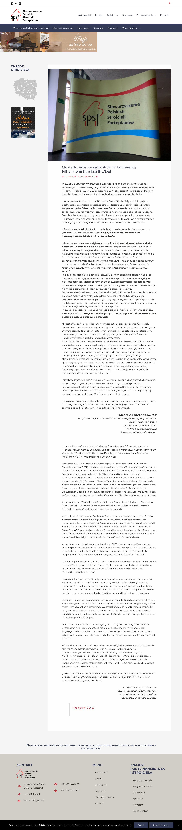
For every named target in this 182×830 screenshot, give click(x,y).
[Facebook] (12, 3)
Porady (98, 778)
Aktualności (68, 176)
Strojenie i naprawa (143, 786)
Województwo (140, 811)
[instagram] (20, 3)
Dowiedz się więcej (161, 825)
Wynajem (138, 805)
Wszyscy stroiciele (142, 780)
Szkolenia (100, 791)
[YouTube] (16, 3)
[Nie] (178, 825)
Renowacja (139, 792)
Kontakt (99, 803)
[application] (117, 15)
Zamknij (141, 825)
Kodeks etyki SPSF (84, 707)
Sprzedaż (138, 798)
